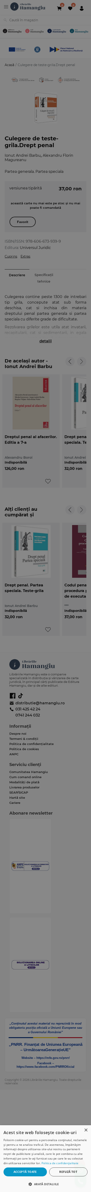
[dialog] (45, 1158)
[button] (46, 1184)
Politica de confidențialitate (60, 1163)
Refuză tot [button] (68, 1172)
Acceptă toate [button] (25, 1172)
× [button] (86, 1130)
